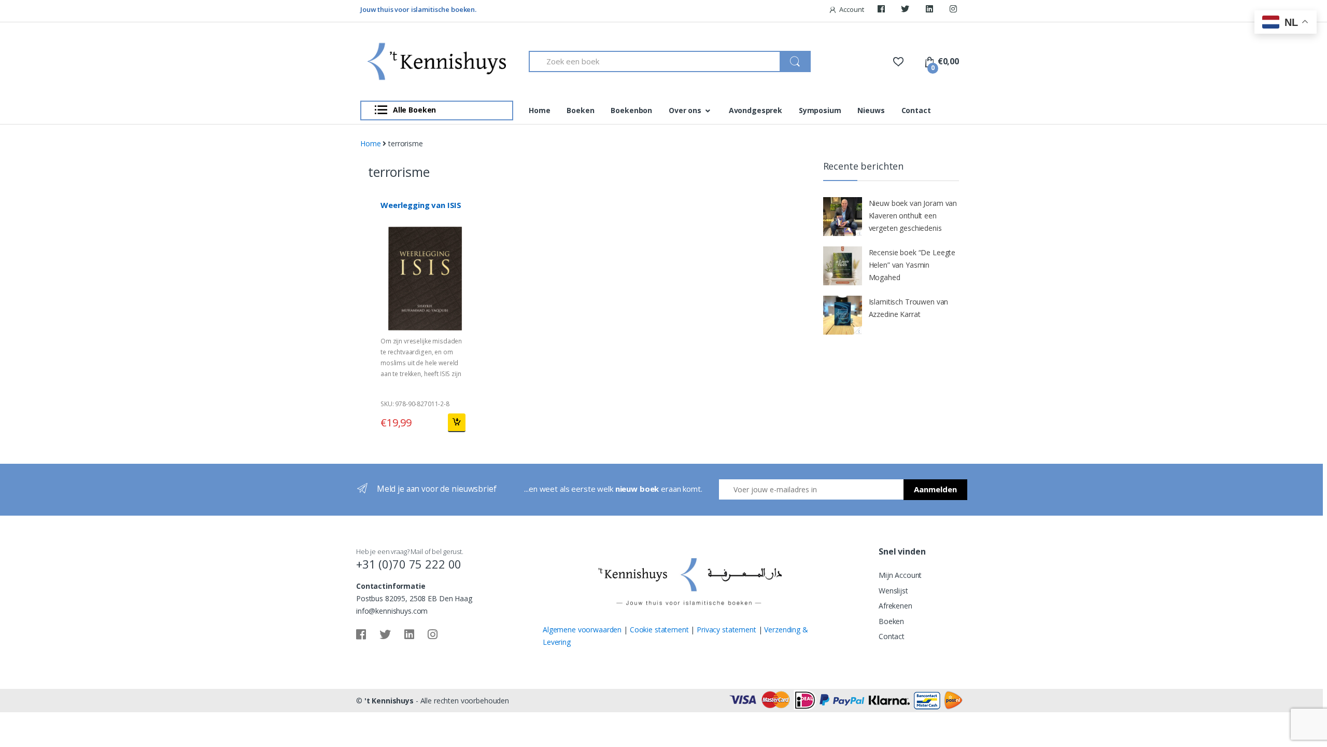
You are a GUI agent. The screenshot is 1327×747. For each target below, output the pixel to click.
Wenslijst (893, 591)
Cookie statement (659, 629)
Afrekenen (895, 606)
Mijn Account (900, 575)
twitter (906, 11)
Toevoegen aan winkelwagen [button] (456, 422)
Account (851, 9)
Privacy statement (726, 629)
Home (539, 110)
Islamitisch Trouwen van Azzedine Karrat (909, 308)
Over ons (685, 110)
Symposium (820, 110)
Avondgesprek (755, 110)
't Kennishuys (389, 701)
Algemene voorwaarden (582, 629)
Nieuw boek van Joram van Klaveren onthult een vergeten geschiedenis (913, 215)
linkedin (931, 11)
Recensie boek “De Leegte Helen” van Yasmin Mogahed (912, 264)
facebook (883, 11)
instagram (955, 11)
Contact (916, 110)
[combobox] (655, 61)
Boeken (580, 110)
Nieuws (870, 110)
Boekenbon (631, 110)
